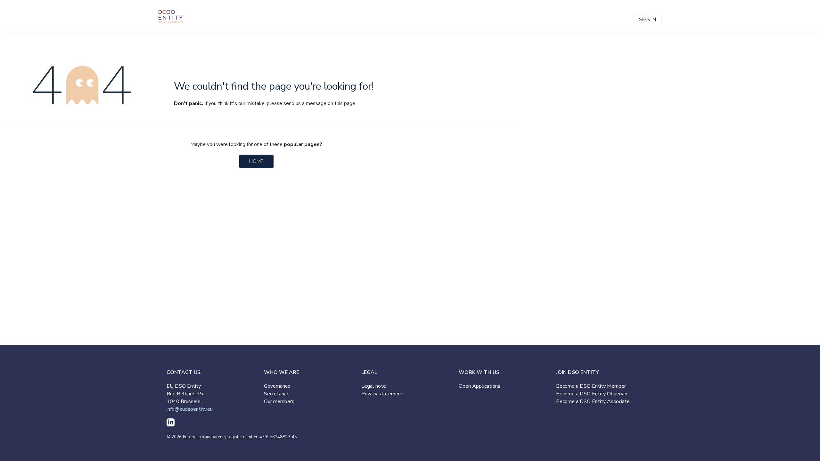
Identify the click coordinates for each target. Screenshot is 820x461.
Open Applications (479, 386)
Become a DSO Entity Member (591, 386)
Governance (277, 386)
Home (256, 161)
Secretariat (276, 393)
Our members (279, 401)
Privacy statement (382, 393)
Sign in (647, 19)
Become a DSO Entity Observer (592, 393)
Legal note (373, 386)
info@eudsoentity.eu (190, 409)
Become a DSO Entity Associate (593, 401)
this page (344, 103)
